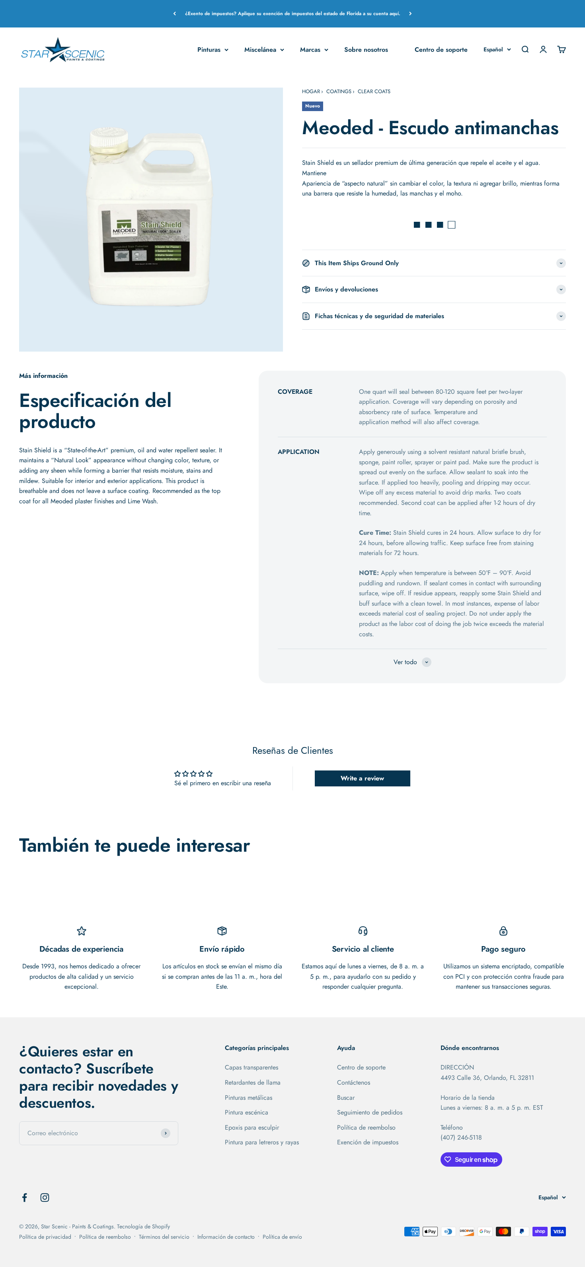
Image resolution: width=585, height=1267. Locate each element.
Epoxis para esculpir (252, 1127)
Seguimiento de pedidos (369, 1112)
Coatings (338, 91)
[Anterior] (174, 14)
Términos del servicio (164, 1237)
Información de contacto (226, 1237)
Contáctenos (353, 1082)
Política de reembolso (366, 1127)
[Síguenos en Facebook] (24, 1197)
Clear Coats (374, 91)
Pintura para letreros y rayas (262, 1142)
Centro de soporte (441, 49)
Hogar (311, 91)
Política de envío (282, 1237)
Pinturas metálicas (248, 1097)
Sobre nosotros (366, 49)
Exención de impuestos (367, 1142)
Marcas (310, 49)
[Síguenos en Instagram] (44, 1197)
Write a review (362, 778)
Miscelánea (260, 49)
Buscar (346, 1097)
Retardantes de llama (253, 1082)
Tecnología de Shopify (143, 1226)
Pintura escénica (246, 1112)
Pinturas (208, 49)
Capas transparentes (251, 1067)
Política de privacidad (45, 1237)
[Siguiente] (410, 14)
